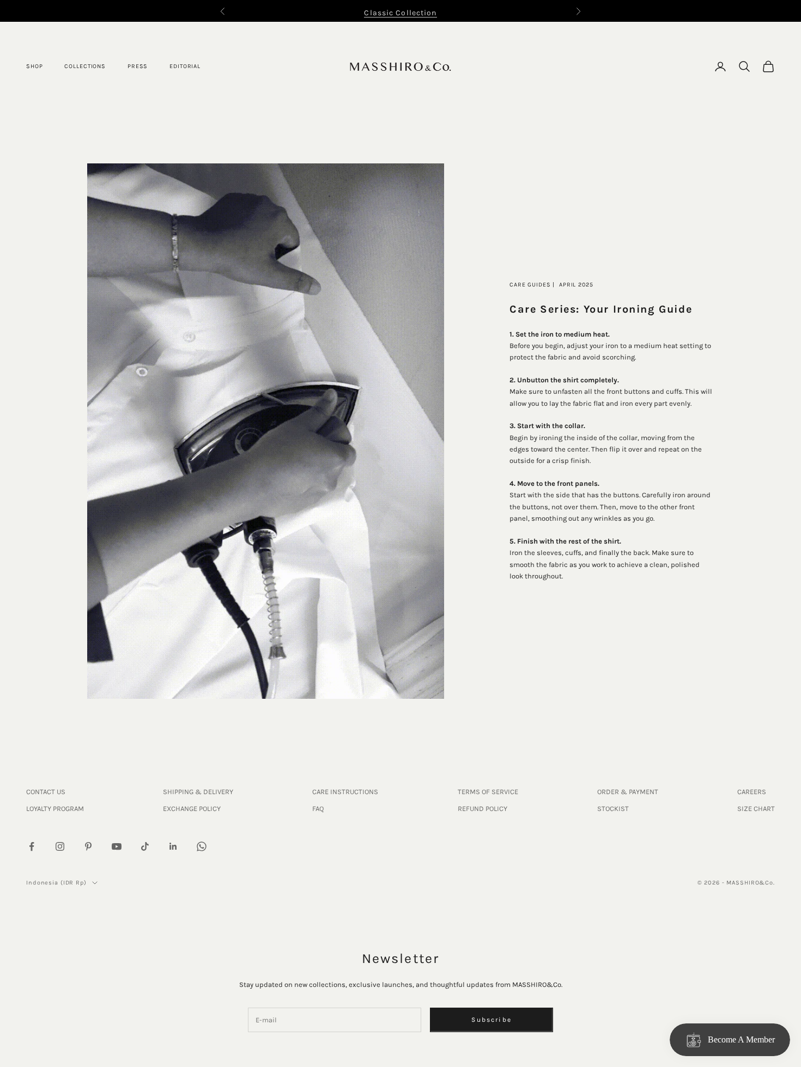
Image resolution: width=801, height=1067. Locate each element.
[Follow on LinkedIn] (173, 846)
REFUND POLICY (482, 808)
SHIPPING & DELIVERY (198, 792)
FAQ (318, 808)
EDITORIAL (185, 66)
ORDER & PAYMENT (627, 792)
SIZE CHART (756, 808)
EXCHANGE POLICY (192, 808)
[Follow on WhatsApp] (201, 846)
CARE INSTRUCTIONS (345, 792)
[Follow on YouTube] (116, 846)
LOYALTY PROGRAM (55, 808)
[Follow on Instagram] (59, 846)
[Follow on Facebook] (31, 846)
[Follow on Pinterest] (88, 846)
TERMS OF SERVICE (488, 792)
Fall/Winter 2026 (400, 14)
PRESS (138, 66)
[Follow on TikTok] (144, 846)
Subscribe (491, 1019)
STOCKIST (613, 808)
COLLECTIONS (85, 66)
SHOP (34, 66)
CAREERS (751, 792)
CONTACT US (45, 792)
